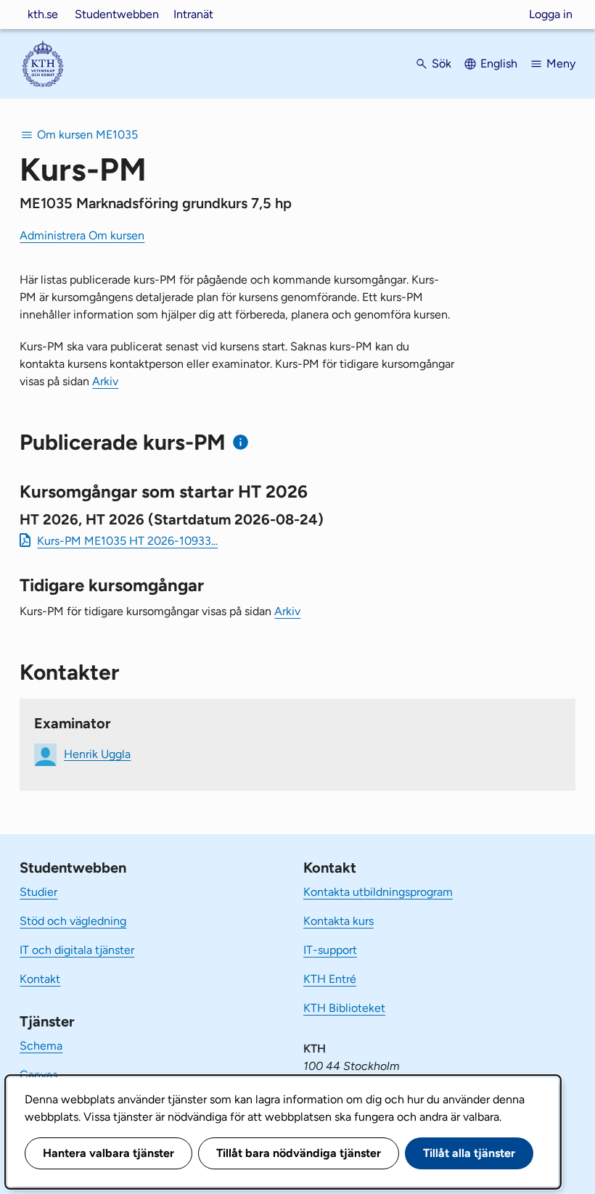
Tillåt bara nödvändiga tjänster (298, 1153)
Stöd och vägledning (73, 921)
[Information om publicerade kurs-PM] (240, 442)
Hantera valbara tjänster (108, 1153)
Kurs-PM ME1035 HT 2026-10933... (127, 541)
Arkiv (105, 381)
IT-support (330, 950)
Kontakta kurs (338, 921)
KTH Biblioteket (344, 1008)
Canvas (38, 1075)
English (498, 63)
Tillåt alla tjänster (469, 1153)
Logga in (551, 14)
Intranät (193, 14)
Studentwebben (117, 14)
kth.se (43, 14)
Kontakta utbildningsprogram (378, 892)
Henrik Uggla (97, 753)
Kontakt (40, 979)
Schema (41, 1046)
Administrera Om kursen (82, 235)
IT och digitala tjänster (77, 950)
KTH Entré (329, 979)
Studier (38, 892)
